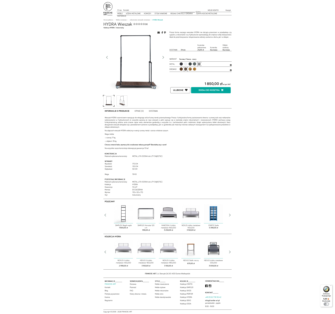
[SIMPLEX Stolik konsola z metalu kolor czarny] (145, 213)
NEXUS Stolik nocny (191, 260)
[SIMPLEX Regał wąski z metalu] (123, 213)
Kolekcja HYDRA (109, 28)
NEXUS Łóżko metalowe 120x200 (213, 261)
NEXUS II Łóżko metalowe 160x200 (145, 261)
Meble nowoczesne (162, 284)
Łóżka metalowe (133, 13)
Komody (147, 13)
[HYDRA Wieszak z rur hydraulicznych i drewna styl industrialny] (122, 101)
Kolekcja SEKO (185, 300)
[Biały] (185, 64)
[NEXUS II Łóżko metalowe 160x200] (145, 248)
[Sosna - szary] (185, 69)
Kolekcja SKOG (185, 290)
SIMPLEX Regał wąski (123, 225)
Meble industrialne (161, 290)
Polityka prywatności (112, 294)
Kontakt (126, 10)
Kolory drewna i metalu (138, 294)
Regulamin (109, 300)
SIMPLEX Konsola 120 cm (146, 226)
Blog (106, 290)
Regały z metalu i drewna (182, 13)
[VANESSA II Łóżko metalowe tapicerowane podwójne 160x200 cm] (168, 213)
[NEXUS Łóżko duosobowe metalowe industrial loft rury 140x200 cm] (190, 213)
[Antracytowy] (190, 64)
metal (172, 64)
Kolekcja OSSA (185, 303)
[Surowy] (199, 64)
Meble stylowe (160, 287)
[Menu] (330, 286)
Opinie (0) (139, 111)
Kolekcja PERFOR (186, 294)
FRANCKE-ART (110, 284)
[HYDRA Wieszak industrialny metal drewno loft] (109, 101)
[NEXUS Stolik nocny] (190, 248)
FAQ (131, 290)
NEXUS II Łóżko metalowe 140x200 (123, 261)
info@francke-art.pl (212, 300)
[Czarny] (181, 64)
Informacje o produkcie (117, 111)
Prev (107, 58)
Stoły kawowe (161, 13)
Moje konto (213, 10)
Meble (120, 13)
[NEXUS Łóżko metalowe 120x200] (213, 248)
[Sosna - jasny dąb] (194, 69)
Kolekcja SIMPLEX (186, 287)
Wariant (173, 59)
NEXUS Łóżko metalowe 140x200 (191, 226)
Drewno (173, 69)
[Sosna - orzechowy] (181, 69)
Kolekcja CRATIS (186, 284)
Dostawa (153, 111)
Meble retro (159, 294)
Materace (121, 16)
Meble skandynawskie (163, 297)
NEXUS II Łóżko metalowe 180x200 (168, 261)
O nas (119, 10)
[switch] (326, 304)
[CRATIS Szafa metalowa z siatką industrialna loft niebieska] (213, 213)
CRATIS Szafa (213, 225)
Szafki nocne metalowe (206, 13)
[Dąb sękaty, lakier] (190, 69)
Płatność (133, 287)
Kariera (107, 297)
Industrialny (120, 28)
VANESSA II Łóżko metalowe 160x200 (168, 226)
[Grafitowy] (194, 64)
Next (163, 58)
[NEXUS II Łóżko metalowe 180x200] (168, 248)
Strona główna (108, 20)
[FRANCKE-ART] (108, 8)
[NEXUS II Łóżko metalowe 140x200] (123, 248)
